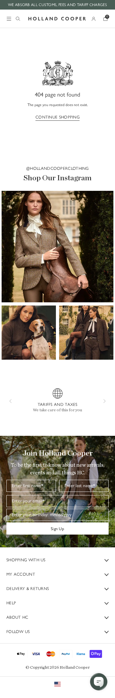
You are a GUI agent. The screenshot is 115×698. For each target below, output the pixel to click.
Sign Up (57, 528)
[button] (57, 246)
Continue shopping (57, 117)
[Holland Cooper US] (57, 19)
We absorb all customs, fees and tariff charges (57, 4)
